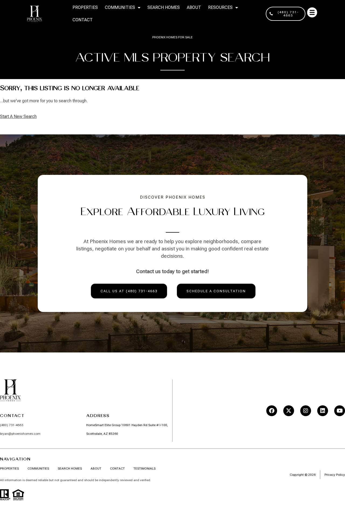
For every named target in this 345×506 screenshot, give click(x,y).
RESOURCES (220, 7)
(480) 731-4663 (11, 425)
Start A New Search (18, 116)
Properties (85, 7)
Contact (83, 19)
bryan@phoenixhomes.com (20, 434)
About (194, 7)
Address (98, 415)
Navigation (15, 459)
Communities (120, 7)
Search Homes (163, 7)
